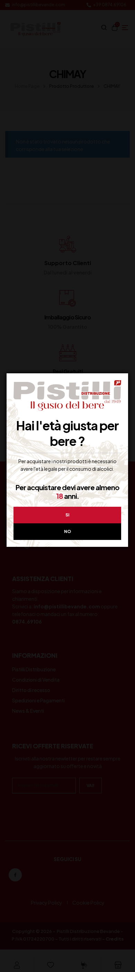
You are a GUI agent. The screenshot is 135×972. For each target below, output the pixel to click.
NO (67, 531)
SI (67, 514)
